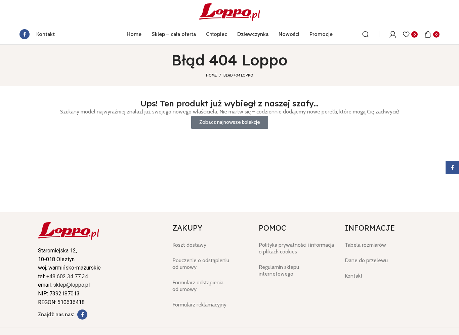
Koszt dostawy (189, 245)
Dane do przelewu (366, 260)
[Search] (365, 34)
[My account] (393, 34)
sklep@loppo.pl (71, 285)
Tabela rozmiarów (365, 245)
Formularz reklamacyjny (199, 304)
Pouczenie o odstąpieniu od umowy (200, 263)
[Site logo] (229, 11)
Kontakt (354, 276)
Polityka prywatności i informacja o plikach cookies (296, 248)
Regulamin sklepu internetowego (279, 270)
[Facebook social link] (24, 34)
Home (211, 75)
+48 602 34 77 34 (67, 276)
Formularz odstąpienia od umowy (197, 285)
